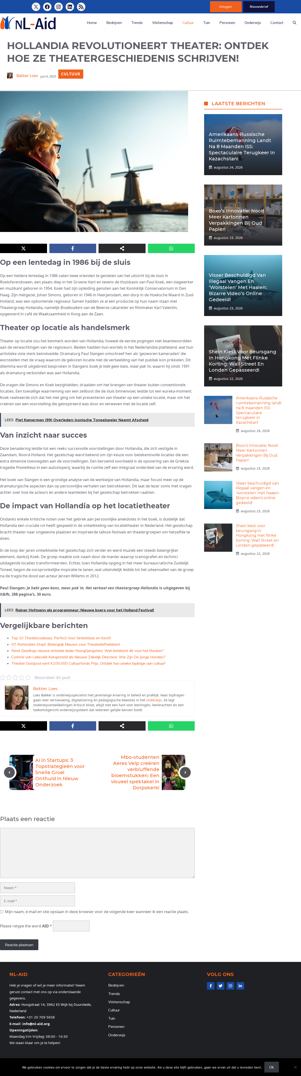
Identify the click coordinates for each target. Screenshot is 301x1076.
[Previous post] (9, 772)
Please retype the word (26, 926)
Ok (271, 1067)
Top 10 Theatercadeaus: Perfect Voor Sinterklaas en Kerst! (61, 638)
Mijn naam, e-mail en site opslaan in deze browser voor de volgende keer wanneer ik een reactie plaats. (97, 911)
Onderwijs (253, 22)
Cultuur (188, 22)
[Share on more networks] (122, 248)
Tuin (206, 22)
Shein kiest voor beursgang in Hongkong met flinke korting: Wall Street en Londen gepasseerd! (257, 536)
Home (92, 22)
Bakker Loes (27, 75)
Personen (227, 22)
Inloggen (225, 6)
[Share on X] (23, 248)
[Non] (295, 1067)
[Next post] (185, 772)
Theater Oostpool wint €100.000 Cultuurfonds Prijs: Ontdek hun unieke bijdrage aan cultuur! (88, 663)
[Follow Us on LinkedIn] (240, 986)
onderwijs (154, 700)
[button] (294, 22)
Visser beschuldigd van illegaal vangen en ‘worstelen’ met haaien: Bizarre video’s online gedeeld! (238, 287)
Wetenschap (162, 22)
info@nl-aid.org (36, 1023)
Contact (276, 22)
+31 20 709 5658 (41, 1017)
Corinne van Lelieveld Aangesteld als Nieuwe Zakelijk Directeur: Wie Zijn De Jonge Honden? (88, 657)
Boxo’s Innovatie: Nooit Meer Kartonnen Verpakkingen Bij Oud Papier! (257, 452)
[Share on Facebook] (72, 248)
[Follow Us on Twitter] (220, 986)
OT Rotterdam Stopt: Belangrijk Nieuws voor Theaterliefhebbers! (65, 644)
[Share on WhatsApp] (171, 248)
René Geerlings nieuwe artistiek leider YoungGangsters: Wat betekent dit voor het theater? (87, 650)
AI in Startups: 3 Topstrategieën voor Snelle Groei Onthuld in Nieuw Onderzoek (60, 772)
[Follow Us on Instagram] (230, 986)
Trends (137, 22)
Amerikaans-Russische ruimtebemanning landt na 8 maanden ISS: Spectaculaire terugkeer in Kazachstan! (242, 146)
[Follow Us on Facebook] (210, 986)
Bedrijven (114, 22)
